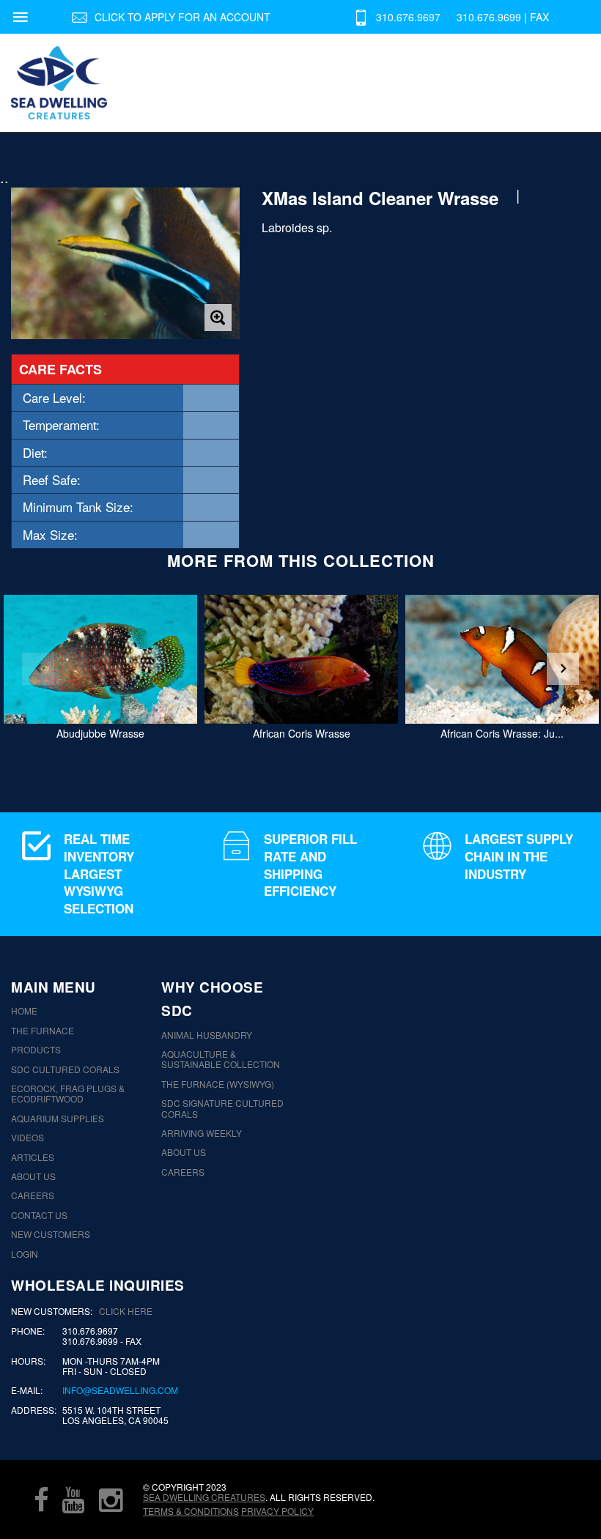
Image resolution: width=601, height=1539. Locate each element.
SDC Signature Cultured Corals (222, 1108)
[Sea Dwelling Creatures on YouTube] (73, 1499)
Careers (32, 1195)
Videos (27, 1137)
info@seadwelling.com (120, 1390)
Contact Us (39, 1215)
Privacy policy (277, 1511)
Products (36, 1050)
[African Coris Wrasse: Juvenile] (502, 659)
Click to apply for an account (182, 17)
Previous (38, 669)
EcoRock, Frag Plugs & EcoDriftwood (68, 1094)
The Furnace (42, 1031)
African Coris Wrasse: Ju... (502, 733)
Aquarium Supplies (57, 1118)
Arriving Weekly (201, 1133)
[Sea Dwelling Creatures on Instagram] (111, 1499)
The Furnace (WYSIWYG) (217, 1084)
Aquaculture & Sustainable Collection (220, 1059)
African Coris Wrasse (301, 733)
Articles (32, 1157)
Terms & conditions (191, 1511)
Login (24, 1254)
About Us (33, 1176)
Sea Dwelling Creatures (204, 1497)
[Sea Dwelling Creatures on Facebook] (41, 1499)
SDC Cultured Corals (65, 1069)
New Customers (50, 1234)
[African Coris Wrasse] (301, 659)
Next (563, 669)
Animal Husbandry (206, 1035)
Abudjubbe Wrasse (100, 733)
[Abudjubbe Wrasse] (100, 659)
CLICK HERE (125, 1311)
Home (24, 1011)
